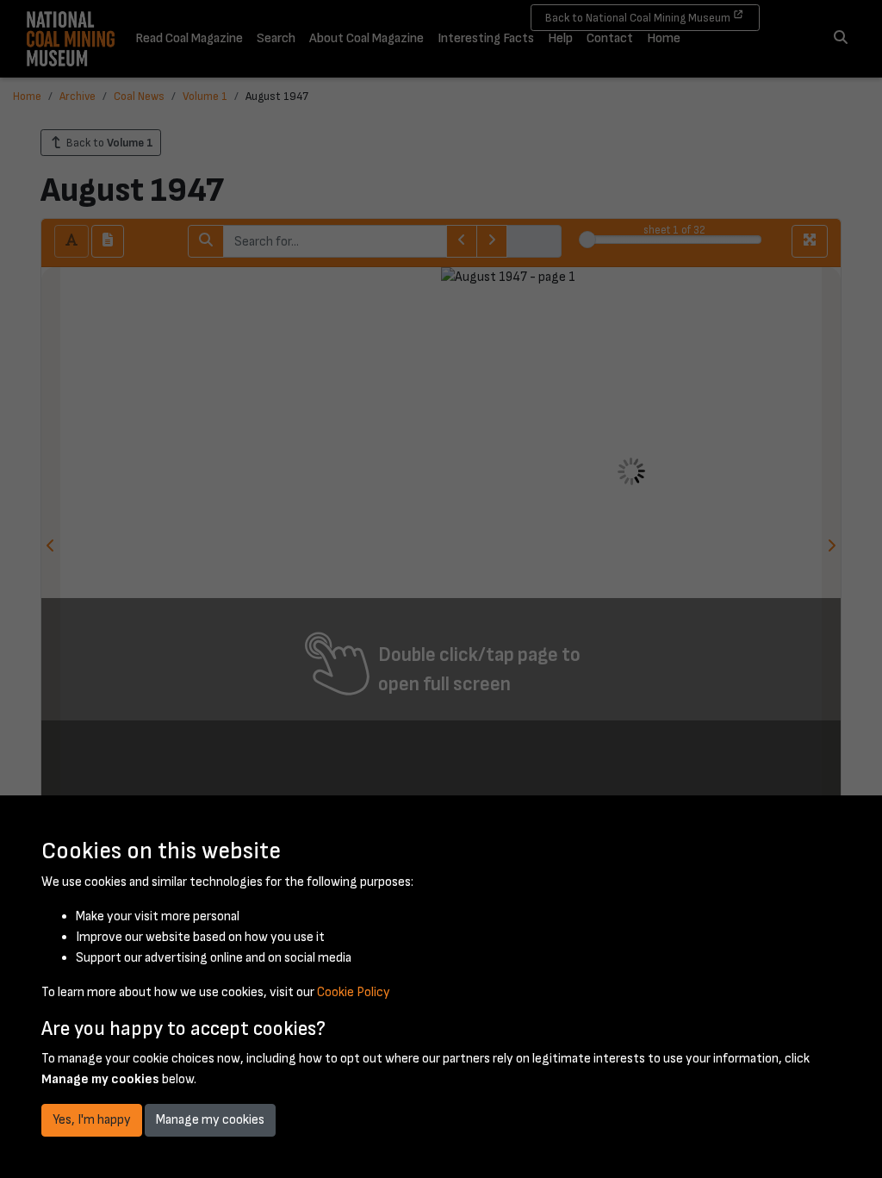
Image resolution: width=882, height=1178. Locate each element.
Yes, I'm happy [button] (92, 1120)
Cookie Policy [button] (353, 992)
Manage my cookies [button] (210, 1120)
